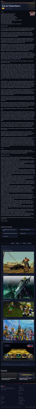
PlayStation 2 (3, 397)
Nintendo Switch (21, 390)
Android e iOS (21, 393)
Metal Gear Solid (23, 233)
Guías (7, 4)
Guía (10, 4)
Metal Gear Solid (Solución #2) (25, 229)
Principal (3, 4)
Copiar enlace (29, 243)
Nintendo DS (3, 402)
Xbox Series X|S (21, 388)
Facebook (17, 243)
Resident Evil (21, 402)
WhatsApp (12, 243)
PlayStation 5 (21, 387)
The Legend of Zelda (22, 400)
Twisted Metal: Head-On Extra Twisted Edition (9, 230)
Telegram (24, 243)
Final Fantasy (21, 397)
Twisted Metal (5, 236)
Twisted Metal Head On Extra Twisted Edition (10, 233)
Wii (1, 400)
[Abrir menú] (34, 1)
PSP (1, 403)
